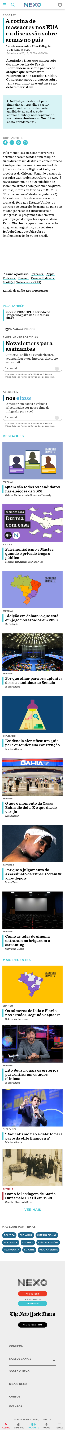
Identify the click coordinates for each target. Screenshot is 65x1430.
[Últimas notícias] (46, 1425)
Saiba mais (29, 329)
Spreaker (37, 274)
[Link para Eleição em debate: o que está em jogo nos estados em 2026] (32, 589)
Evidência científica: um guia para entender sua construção (32, 743)
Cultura (27, 1242)
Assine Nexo (32, 1294)
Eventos (15, 1406)
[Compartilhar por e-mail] (18, 142)
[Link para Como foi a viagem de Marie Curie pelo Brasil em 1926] (32, 1167)
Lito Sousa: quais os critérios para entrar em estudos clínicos (31, 1074)
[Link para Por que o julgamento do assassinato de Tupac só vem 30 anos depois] (32, 843)
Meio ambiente (48, 1249)
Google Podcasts (43, 278)
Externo (7, 1189)
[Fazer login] (60, 5)
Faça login (32, 1303)
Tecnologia (11, 1249)
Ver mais (32, 1210)
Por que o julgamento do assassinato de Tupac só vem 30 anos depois (33, 874)
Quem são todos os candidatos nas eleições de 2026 (32, 489)
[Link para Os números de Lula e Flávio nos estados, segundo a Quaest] (32, 984)
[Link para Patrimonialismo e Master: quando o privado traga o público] (32, 523)
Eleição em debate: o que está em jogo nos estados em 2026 (31, 618)
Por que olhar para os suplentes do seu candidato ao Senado (33, 680)
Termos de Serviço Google (32, 377)
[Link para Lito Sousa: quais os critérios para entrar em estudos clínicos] (32, 1044)
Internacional (47, 1235)
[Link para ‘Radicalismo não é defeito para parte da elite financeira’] (32, 1108)
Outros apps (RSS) (28, 282)
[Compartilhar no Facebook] (5, 142)
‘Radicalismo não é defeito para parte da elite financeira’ (34, 1136)
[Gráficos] (19, 1425)
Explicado (9, 736)
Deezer (23, 278)
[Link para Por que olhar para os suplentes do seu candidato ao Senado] (32, 652)
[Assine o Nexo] (6, 1425)
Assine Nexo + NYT (32, 1325)
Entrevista (9, 1129)
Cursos (14, 1396)
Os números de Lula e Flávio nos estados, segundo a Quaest (32, 1013)
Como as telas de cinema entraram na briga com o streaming (27, 940)
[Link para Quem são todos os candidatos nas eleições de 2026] (32, 460)
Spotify (8, 282)
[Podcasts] (33, 1425)
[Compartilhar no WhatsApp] (25, 142)
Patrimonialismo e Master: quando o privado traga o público (29, 553)
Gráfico (7, 1006)
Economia (26, 1235)
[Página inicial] (32, 5)
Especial (7, 482)
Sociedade (11, 1242)
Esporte (29, 1249)
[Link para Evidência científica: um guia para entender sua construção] (32, 714)
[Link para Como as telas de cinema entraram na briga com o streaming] (32, 910)
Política (9, 1235)
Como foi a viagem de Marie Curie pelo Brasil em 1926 (30, 1196)
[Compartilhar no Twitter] (12, 142)
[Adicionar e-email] (57, 369)
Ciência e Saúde (48, 1242)
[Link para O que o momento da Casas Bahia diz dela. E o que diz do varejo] (32, 777)
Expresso (8, 673)
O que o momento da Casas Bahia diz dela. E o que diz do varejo (31, 807)
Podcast (8, 544)
